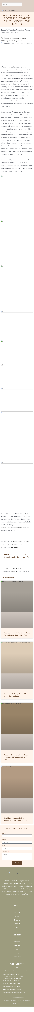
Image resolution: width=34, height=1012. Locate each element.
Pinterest (7, 527)
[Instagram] (19, 898)
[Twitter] (12, 898)
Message (5, 851)
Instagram (18, 527)
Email (4, 845)
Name (4, 833)
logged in (14, 571)
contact (14, 547)
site (24, 513)
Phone (4, 839)
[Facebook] (9, 898)
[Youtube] (15, 898)
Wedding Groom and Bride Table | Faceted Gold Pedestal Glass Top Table (16, 757)
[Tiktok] (22, 898)
